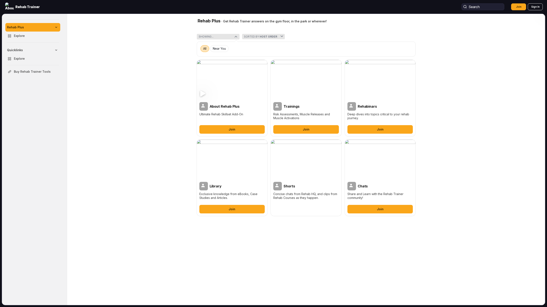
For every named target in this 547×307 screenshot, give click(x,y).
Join (518, 6)
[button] (22, 7)
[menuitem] (32, 31)
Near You (219, 48)
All (204, 48)
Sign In (535, 6)
